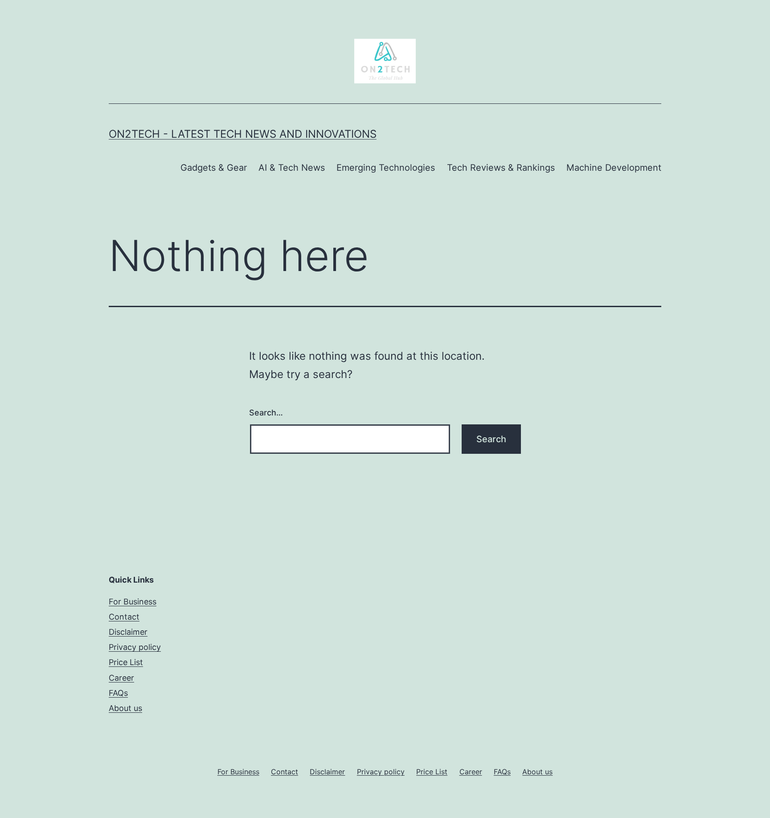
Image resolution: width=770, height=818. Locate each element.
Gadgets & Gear (213, 167)
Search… (266, 412)
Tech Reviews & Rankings (501, 167)
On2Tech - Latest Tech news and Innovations (243, 133)
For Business (132, 601)
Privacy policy (135, 647)
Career (121, 677)
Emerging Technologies (385, 167)
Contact (124, 616)
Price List (126, 662)
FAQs (118, 693)
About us (125, 708)
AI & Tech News (291, 167)
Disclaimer (128, 632)
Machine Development (613, 167)
